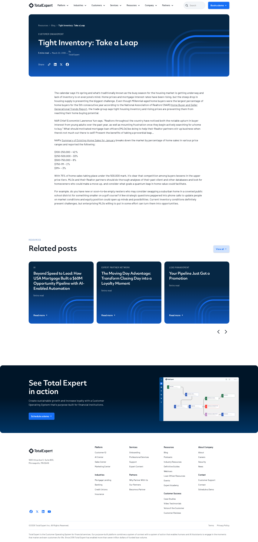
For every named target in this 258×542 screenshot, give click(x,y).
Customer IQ (100, 452)
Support (133, 462)
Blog (53, 25)
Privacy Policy (223, 525)
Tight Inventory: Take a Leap (71, 25)
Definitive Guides (172, 466)
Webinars (168, 471)
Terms (211, 525)
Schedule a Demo (206, 489)
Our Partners (135, 485)
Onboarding (134, 452)
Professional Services (139, 457)
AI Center (99, 457)
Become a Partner (137, 489)
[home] (41, 5)
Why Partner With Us (138, 480)
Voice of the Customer (174, 508)
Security (202, 462)
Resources (43, 25)
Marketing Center (102, 466)
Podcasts (168, 457)
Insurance (99, 494)
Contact (202, 485)
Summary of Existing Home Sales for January (88, 140)
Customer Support (206, 480)
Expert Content (136, 466)
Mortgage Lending (103, 480)
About (201, 452)
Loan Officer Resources (174, 476)
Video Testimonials (172, 503)
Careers (201, 457)
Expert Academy (171, 485)
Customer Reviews (172, 513)
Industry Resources (173, 462)
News (200, 466)
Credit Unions (101, 489)
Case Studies (170, 499)
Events (167, 480)
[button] (63, 5)
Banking (98, 485)
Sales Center (100, 462)
